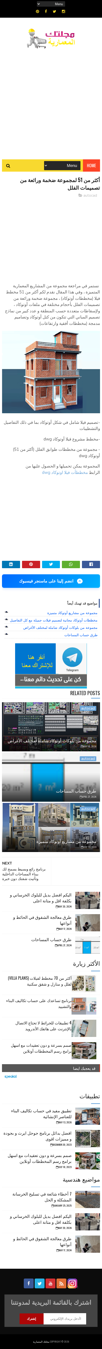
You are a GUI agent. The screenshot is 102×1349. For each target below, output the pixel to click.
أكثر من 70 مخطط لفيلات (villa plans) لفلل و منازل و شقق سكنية (40, 981)
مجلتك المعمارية (41, 1341)
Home (91, 165)
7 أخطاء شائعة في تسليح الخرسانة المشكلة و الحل (42, 1197)
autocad (90, 195)
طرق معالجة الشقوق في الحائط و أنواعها (42, 920)
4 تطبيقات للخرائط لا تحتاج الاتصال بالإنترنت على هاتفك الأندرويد (43, 1026)
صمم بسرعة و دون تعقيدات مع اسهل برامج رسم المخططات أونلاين (41, 1048)
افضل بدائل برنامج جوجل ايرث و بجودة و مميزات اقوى (37, 1136)
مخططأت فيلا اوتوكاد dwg (65, 472)
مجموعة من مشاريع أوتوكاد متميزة (72, 613)
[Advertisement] (51, 101)
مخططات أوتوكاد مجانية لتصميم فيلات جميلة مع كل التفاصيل (54, 620)
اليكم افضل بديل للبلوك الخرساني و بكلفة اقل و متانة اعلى (41, 898)
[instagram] (63, 11)
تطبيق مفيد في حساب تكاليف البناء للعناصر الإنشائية (41, 1113)
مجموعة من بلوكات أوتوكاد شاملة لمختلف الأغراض (60, 628)
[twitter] (54, 11)
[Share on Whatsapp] (71, 564)
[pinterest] (37, 11)
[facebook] (46, 11)
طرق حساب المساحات (81, 635)
